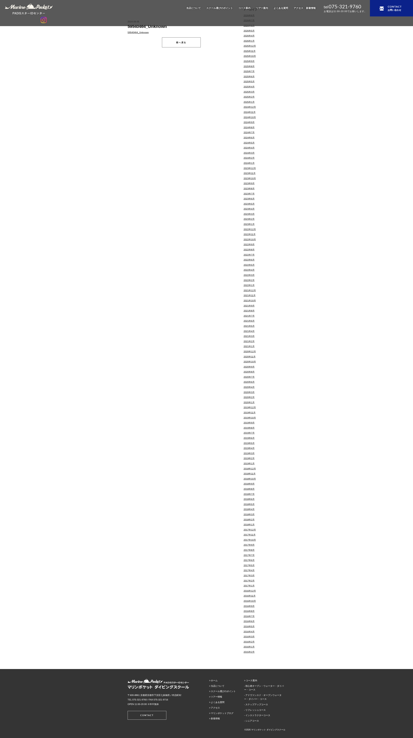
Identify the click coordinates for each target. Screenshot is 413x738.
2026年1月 (249, 41)
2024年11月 (250, 112)
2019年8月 (249, 428)
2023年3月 (249, 214)
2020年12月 (250, 351)
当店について (193, 8)
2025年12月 (250, 46)
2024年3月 (249, 153)
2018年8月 (249, 489)
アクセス (298, 8)
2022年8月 (249, 249)
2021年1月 (249, 346)
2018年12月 (250, 468)
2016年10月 (250, 601)
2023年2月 (249, 219)
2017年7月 (249, 555)
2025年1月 (249, 102)
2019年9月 (249, 422)
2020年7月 (249, 377)
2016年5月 (249, 626)
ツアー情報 (216, 696)
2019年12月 (250, 407)
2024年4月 (249, 148)
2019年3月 (249, 453)
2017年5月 (249, 565)
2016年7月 (249, 616)
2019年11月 (250, 412)
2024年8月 (249, 127)
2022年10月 (250, 239)
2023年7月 (249, 193)
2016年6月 (249, 621)
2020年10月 (250, 361)
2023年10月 (250, 178)
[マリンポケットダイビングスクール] (44, 9)
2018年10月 (250, 479)
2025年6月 (249, 76)
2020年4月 (249, 387)
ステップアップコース (256, 704)
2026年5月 (249, 30)
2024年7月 (249, 132)
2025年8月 (249, 66)
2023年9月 (249, 183)
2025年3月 (249, 92)
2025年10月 (250, 56)
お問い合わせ (395, 8)
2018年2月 (249, 519)
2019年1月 (249, 463)
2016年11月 (250, 596)
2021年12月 (250, 290)
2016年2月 (249, 641)
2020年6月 (249, 382)
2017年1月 (249, 585)
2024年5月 (249, 143)
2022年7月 (249, 255)
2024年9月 (249, 122)
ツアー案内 (262, 8)
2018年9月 (249, 484)
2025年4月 (249, 86)
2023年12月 (250, 168)
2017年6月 (249, 560)
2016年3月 (249, 636)
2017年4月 (249, 570)
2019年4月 (249, 448)
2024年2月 (249, 158)
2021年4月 (249, 331)
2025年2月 (249, 97)
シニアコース (252, 720)
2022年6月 (249, 260)
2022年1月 (249, 285)
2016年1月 (249, 646)
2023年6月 (249, 198)
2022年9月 (249, 244)
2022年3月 (249, 275)
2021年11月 (250, 295)
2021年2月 (249, 341)
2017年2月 (249, 580)
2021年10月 (250, 300)
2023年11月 (250, 173)
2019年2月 (249, 458)
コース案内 (244, 8)
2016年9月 (249, 606)
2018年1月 (249, 524)
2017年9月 (249, 545)
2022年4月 (249, 270)
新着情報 (311, 8)
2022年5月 (249, 265)
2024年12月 (250, 107)
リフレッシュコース (255, 710)
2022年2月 (249, 280)
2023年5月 (249, 204)
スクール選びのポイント (219, 8)
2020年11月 (250, 356)
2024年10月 (250, 117)
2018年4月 (249, 509)
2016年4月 (249, 631)
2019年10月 (250, 417)
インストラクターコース (257, 715)
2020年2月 (249, 397)
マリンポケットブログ (222, 713)
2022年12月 (250, 229)
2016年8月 (249, 611)
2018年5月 (249, 504)
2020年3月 (249, 392)
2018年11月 (250, 473)
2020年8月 (249, 372)
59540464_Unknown (138, 32)
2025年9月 (249, 61)
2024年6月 (249, 137)
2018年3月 (249, 514)
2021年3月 (249, 336)
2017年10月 (250, 540)
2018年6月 (249, 499)
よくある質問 (281, 8)
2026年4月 (249, 35)
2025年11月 (250, 51)
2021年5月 (249, 326)
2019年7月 (249, 433)
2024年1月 (249, 163)
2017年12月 (250, 529)
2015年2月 (249, 652)
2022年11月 (250, 234)
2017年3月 (249, 575)
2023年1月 (249, 224)
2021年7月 (249, 316)
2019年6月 (249, 438)
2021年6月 (249, 321)
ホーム (214, 680)
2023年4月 (249, 209)
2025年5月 (249, 81)
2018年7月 (249, 494)
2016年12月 (250, 591)
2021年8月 (249, 310)
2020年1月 (249, 402)
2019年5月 (249, 443)
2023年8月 (249, 188)
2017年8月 (249, 550)
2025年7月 (249, 71)
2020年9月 (249, 367)
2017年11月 (250, 534)
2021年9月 (249, 305)
